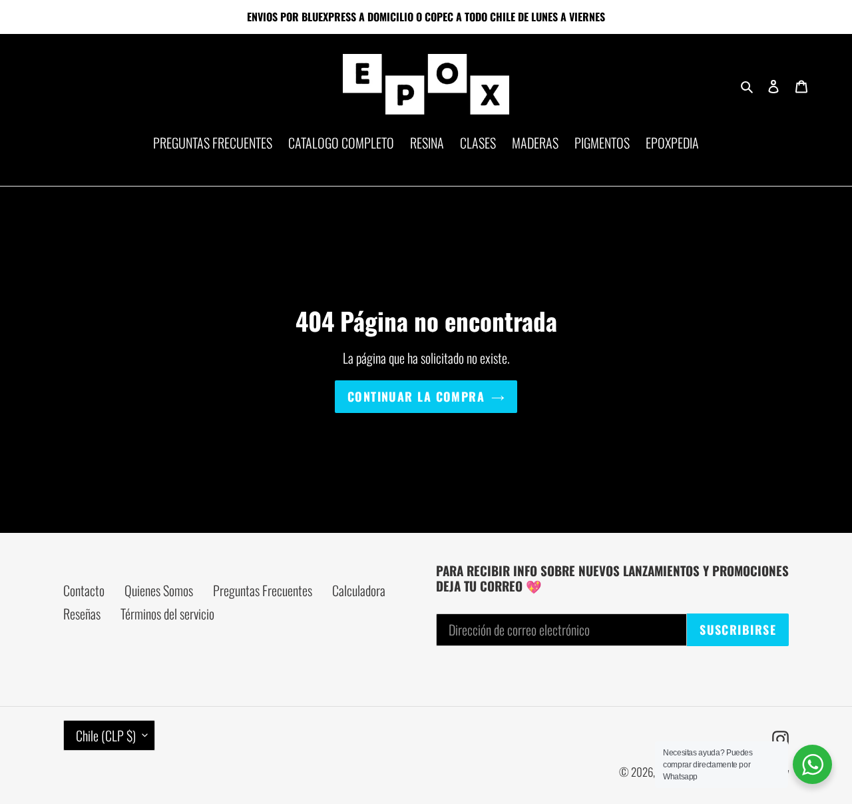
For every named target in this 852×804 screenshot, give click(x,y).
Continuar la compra (416, 396)
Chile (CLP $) (106, 735)
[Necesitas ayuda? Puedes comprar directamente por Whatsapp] (812, 764)
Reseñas (82, 613)
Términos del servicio (167, 613)
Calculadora (358, 590)
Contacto (84, 590)
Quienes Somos (158, 590)
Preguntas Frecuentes (262, 590)
